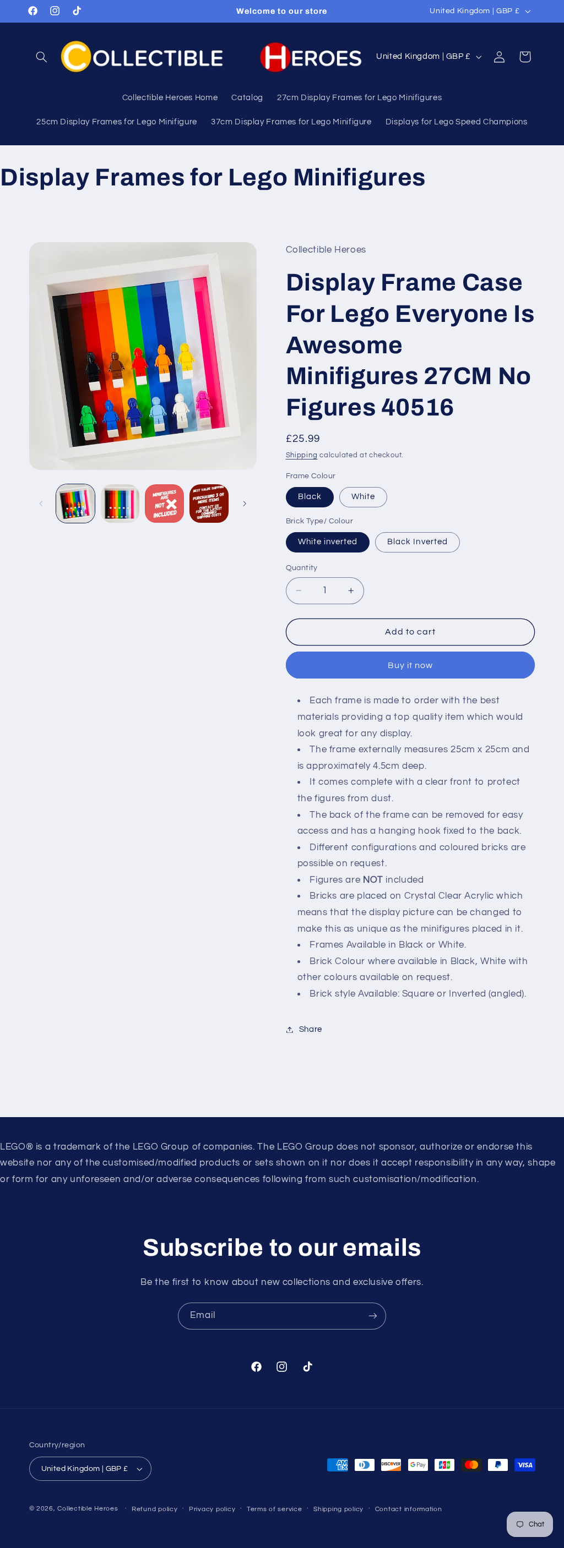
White (363, 497)
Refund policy (155, 1509)
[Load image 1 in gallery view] (75, 503)
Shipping (302, 455)
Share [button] (310, 1029)
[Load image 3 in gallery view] (164, 503)
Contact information (408, 1509)
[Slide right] (244, 503)
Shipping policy (338, 1509)
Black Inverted (417, 542)
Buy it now (410, 665)
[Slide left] (41, 503)
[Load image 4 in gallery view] (208, 503)
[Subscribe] (373, 1316)
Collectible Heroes (87, 1509)
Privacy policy (212, 1509)
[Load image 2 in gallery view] (120, 503)
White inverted (328, 542)
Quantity (302, 568)
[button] (42, 56)
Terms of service (274, 1509)
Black (310, 497)
